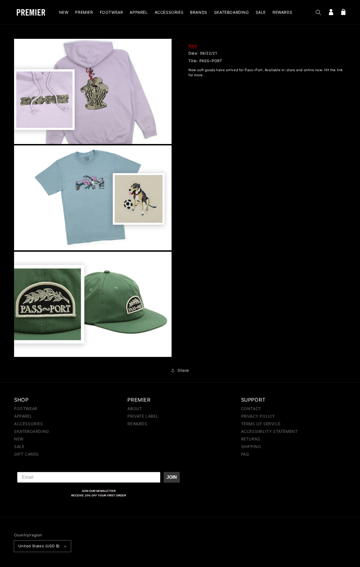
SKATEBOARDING (31, 431)
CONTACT (251, 409)
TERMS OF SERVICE (261, 423)
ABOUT (134, 409)
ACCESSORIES (28, 423)
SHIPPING (251, 446)
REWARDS (137, 423)
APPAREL (23, 416)
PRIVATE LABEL (142, 416)
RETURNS (250, 438)
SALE (19, 446)
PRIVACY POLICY (258, 416)
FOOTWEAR (25, 409)
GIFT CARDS (26, 454)
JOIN (171, 477)
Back (192, 45)
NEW (19, 438)
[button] (318, 12)
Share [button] (183, 370)
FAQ (245, 454)
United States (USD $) (39, 546)
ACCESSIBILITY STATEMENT (269, 431)
